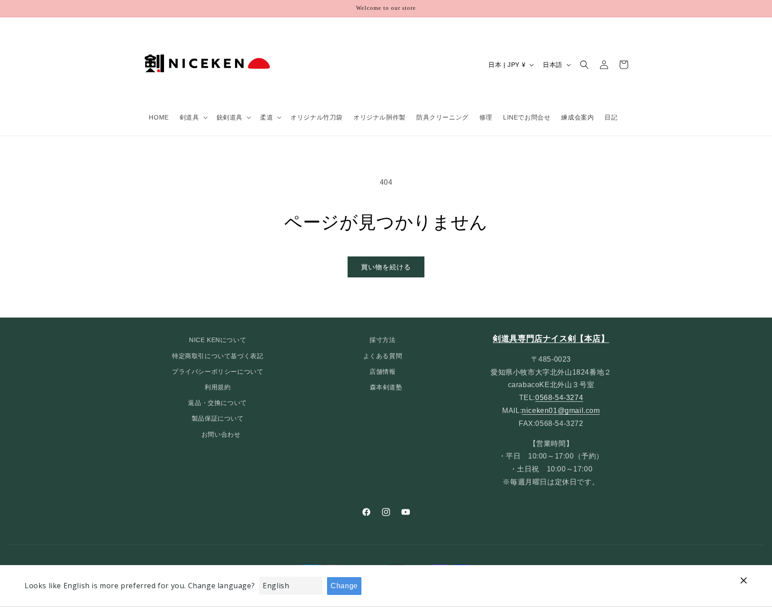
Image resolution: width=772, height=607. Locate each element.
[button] (192, 117)
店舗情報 (382, 371)
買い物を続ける (386, 267)
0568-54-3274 (559, 397)
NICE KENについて (217, 339)
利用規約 (218, 387)
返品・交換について (217, 402)
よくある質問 (383, 355)
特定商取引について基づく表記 (217, 355)
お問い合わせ (221, 434)
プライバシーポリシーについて (217, 371)
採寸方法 (382, 339)
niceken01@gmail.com (561, 410)
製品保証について (218, 418)
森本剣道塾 (386, 387)
